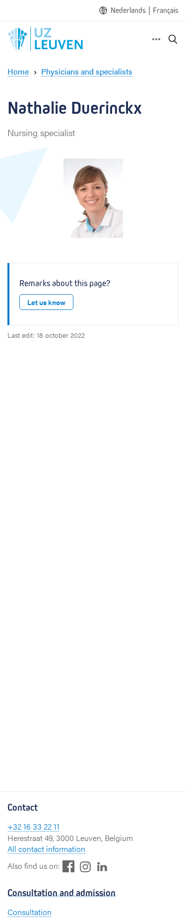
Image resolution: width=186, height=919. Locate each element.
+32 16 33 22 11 (33, 826)
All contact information (46, 848)
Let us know (46, 302)
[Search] (173, 39)
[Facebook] (68, 866)
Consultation (29, 912)
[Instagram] (85, 866)
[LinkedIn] (102, 866)
